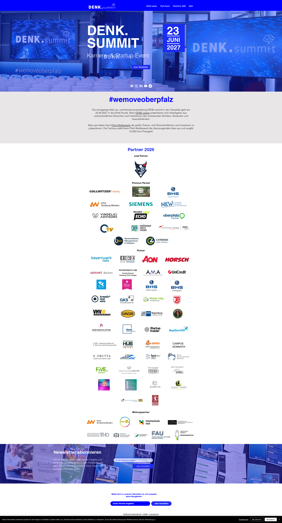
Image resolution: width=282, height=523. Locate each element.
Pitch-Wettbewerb (120, 125)
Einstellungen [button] (243, 519)
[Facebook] (132, 86)
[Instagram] (136, 86)
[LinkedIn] (141, 86)
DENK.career (143, 112)
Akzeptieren (271, 519)
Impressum (154, 514)
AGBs (145, 514)
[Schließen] (279, 519)
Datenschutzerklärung (132, 514)
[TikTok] (150, 86)
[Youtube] (145, 86)
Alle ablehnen (257, 519)
